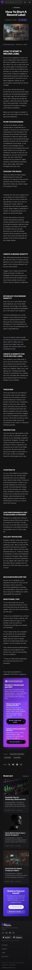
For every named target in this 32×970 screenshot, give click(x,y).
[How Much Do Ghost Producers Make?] (16, 858)
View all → (26, 776)
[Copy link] (21, 764)
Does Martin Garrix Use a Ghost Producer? (15, 834)
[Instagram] (6, 932)
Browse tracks (17, 907)
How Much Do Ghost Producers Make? (13, 870)
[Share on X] (9, 764)
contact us (22, 674)
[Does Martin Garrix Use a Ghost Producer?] (16, 822)
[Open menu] (30, 2)
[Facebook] (3, 932)
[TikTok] (13, 932)
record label (17, 757)
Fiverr (19, 344)
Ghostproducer (10, 44)
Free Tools (5, 956)
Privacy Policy (12, 965)
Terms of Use (5, 965)
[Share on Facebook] (13, 764)
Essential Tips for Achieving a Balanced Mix (15, 798)
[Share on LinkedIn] (17, 764)
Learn (3, 952)
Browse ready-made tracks (15, 721)
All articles (17, 7)
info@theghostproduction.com (8, 967)
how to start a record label (17, 754)
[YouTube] (10, 932)
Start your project (15, 741)
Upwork (5, 346)
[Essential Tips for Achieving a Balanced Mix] (16, 787)
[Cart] (25, 2)
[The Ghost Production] (2, 2)
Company (4, 948)
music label (8, 757)
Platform (4, 945)
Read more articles (15, 911)
